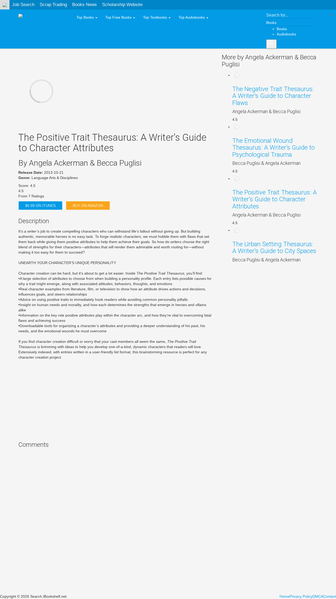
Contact (329, 596)
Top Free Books (119, 17)
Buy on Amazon (88, 205)
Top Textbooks (155, 17)
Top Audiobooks (192, 17)
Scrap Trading (53, 4)
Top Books (85, 17)
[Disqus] (116, 521)
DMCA (317, 596)
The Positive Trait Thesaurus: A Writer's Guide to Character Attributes (274, 199)
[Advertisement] (116, 399)
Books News (84, 4)
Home (285, 596)
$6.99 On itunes (40, 205)
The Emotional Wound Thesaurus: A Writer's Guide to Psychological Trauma (273, 147)
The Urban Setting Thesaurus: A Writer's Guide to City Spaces (274, 247)
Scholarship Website (122, 4)
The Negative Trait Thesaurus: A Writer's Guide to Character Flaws (273, 96)
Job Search (23, 4)
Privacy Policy (301, 596)
